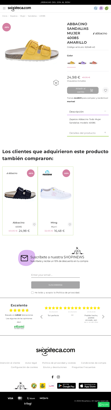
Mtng (54, 222)
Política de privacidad (67, 292)
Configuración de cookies (24, 367)
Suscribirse (55, 285)
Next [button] (103, 317)
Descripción (76, 111)
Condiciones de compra (93, 363)
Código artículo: (75, 47)
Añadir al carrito (80, 90)
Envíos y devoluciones (55, 367)
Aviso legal (31, 363)
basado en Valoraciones (19, 315)
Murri (54, 226)
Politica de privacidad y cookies (59, 363)
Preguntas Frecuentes (83, 367)
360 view (56, 83)
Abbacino (19, 222)
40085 (18, 226)
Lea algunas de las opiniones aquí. (19, 320)
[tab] (88, 111)
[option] (53, 316)
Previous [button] (41, 317)
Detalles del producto (82, 133)
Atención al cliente (10, 363)
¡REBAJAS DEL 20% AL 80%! (55, 2)
